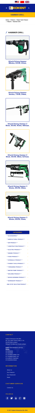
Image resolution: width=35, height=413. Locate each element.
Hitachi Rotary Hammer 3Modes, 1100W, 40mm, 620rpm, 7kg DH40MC (17, 63)
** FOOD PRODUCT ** (13, 256)
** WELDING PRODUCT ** (14, 274)
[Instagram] (24, 398)
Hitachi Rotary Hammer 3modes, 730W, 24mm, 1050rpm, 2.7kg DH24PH (17, 94)
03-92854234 (9, 351)
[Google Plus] (20, 398)
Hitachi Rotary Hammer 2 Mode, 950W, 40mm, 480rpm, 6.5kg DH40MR (17, 125)
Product (13, 20)
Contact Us (10, 387)
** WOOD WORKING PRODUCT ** (16, 277)
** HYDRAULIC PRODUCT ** (14, 260)
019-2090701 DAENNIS (12, 358)
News (8, 377)
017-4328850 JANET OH (12, 356)
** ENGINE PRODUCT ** (13, 253)
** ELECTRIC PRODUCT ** (14, 249)
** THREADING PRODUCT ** (15, 267)
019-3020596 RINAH (11, 360)
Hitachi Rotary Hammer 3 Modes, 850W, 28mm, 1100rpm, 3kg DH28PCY (17, 188)
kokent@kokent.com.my (16, 347)
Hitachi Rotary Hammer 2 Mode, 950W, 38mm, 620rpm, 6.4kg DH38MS (17, 156)
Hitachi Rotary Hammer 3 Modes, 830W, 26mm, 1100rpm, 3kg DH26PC (17, 219)
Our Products (11, 372)
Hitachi (9, 21)
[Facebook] (7, 398)
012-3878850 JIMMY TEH (12, 354)
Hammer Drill (16, 21)
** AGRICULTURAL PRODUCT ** (16, 239)
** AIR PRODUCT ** (12, 242)
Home (7, 20)
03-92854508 (9, 353)
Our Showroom (11, 375)
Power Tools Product (22, 20)
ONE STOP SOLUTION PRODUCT (16, 284)
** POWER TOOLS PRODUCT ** (16, 263)
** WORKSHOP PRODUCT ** (15, 280)
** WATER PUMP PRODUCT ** (15, 270)
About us (9, 370)
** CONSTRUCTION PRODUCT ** (16, 246)
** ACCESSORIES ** (12, 235)
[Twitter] (11, 398)
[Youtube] (16, 398)
